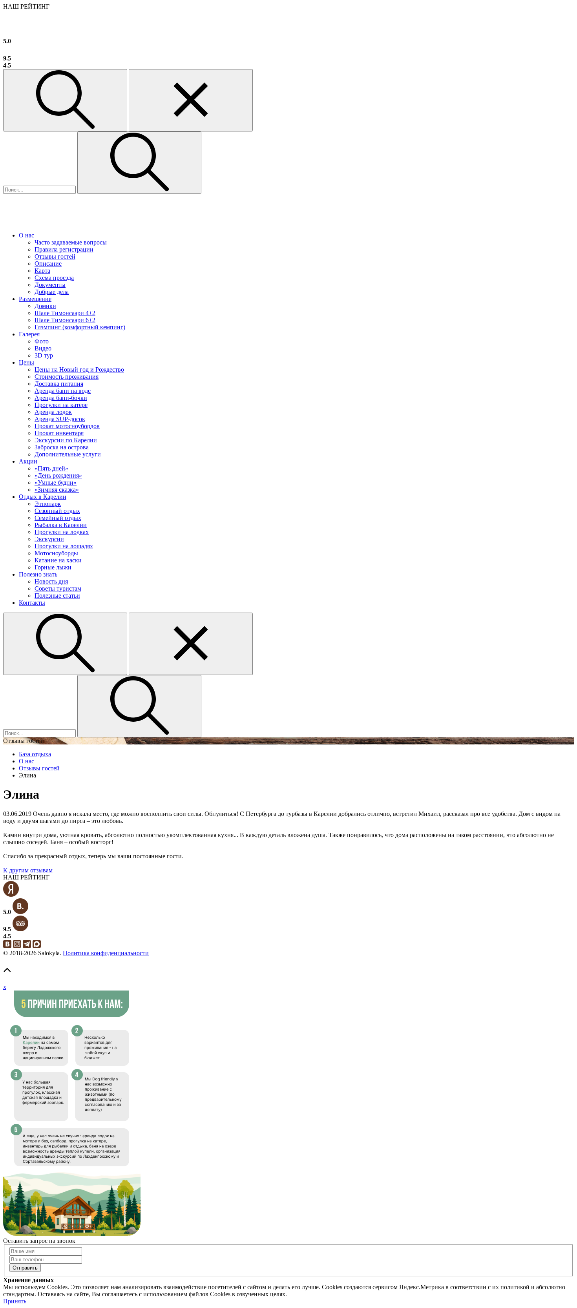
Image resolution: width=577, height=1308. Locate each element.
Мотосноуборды (56, 553)
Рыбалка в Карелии (61, 525)
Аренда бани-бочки (61, 397)
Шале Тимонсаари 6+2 (65, 320)
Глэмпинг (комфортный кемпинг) (80, 327)
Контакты (32, 602)
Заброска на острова (62, 447)
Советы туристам (58, 588)
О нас (26, 235)
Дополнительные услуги (68, 454)
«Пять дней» (51, 468)
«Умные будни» (56, 482)
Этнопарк (48, 503)
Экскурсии (49, 539)
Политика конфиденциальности (106, 953)
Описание (48, 263)
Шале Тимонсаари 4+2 (65, 313)
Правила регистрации (64, 249)
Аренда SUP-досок (60, 419)
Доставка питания (59, 383)
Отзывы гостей (55, 256)
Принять (14, 1301)
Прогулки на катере (61, 404)
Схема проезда (54, 277)
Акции (28, 461)
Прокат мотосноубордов (67, 426)
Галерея (29, 334)
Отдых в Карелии (42, 496)
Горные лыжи (53, 567)
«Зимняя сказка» (57, 489)
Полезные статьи (57, 595)
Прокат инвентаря (59, 433)
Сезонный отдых (57, 510)
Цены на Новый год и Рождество (79, 369)
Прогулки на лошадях (64, 546)
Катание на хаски (58, 560)
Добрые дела (52, 291)
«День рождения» (58, 475)
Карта (42, 270)
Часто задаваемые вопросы (71, 242)
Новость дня (51, 581)
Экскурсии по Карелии (66, 440)
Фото (42, 341)
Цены (26, 362)
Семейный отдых (58, 517)
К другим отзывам (28, 870)
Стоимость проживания (67, 376)
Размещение (35, 299)
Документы (50, 284)
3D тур (44, 355)
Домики (45, 306)
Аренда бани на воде (63, 390)
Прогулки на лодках (62, 532)
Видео (43, 348)
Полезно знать (38, 574)
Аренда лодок (53, 412)
